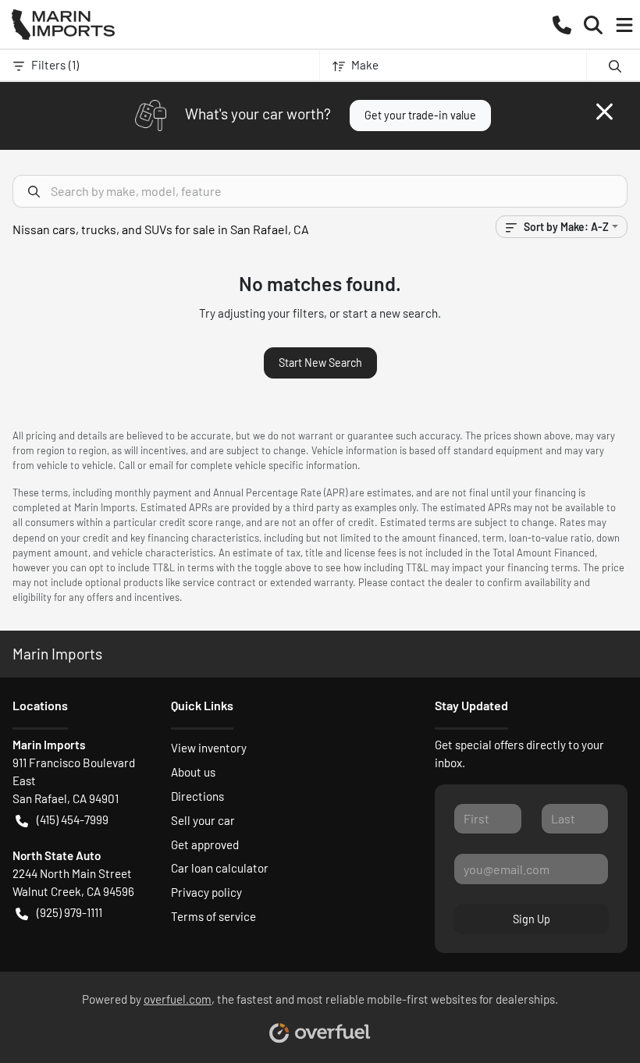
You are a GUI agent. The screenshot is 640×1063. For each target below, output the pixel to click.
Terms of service (213, 916)
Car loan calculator (219, 868)
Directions (197, 796)
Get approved (205, 844)
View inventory (209, 748)
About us (193, 772)
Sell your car (203, 820)
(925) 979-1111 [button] (69, 912)
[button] (562, 24)
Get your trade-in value (420, 115)
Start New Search (320, 362)
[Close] (604, 111)
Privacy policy (206, 892)
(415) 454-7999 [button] (72, 819)
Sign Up (531, 919)
